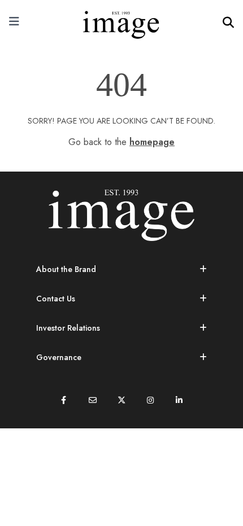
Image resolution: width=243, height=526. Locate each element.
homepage (152, 141)
